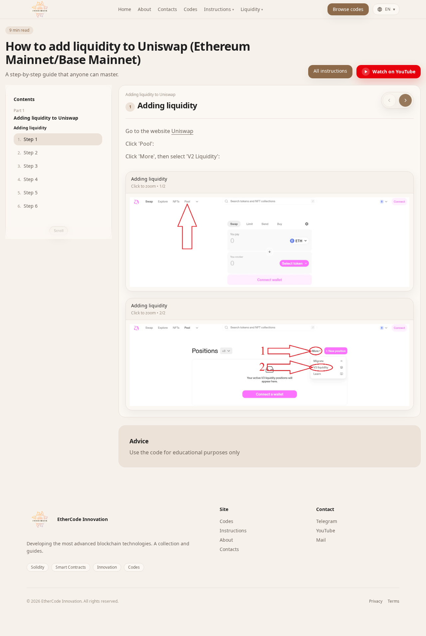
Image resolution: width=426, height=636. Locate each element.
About (226, 540)
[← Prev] (389, 100)
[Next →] (405, 100)
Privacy (375, 601)
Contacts (229, 549)
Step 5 (28, 192)
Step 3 (28, 166)
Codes (226, 521)
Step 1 (28, 139)
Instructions (233, 530)
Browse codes (348, 9)
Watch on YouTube (393, 71)
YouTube (325, 530)
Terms (393, 601)
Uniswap (182, 131)
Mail (321, 540)
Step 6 (28, 206)
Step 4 (28, 179)
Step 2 (28, 152)
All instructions (330, 71)
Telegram (326, 521)
